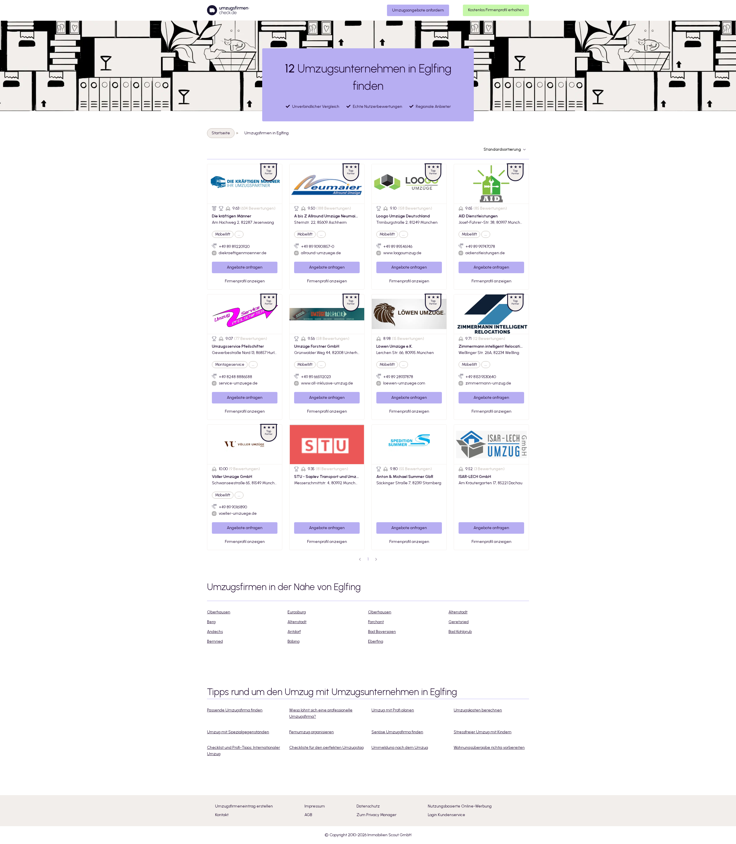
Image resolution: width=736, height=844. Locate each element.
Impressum (314, 806)
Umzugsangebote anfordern (418, 10)
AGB (308, 814)
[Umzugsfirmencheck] (228, 10)
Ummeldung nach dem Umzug (399, 747)
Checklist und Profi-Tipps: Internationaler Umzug (243, 750)
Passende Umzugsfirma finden (234, 710)
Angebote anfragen (244, 267)
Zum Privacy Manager (376, 814)
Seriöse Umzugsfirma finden (397, 732)
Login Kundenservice (446, 814)
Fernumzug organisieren (311, 732)
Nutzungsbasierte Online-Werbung (460, 806)
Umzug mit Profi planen (392, 710)
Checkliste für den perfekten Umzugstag (326, 747)
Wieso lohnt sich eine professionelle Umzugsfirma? (320, 713)
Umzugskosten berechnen (478, 710)
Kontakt (222, 814)
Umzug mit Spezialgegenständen (238, 732)
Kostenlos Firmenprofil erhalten (496, 9)
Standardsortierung (502, 149)
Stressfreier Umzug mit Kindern (482, 732)
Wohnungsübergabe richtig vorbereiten (489, 747)
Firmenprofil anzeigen (245, 281)
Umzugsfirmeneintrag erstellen (244, 806)
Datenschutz (368, 806)
